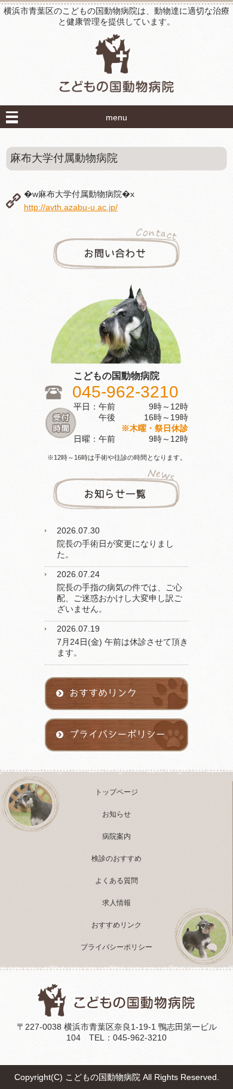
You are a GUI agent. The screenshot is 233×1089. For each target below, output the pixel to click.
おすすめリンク (116, 925)
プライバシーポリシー (116, 947)
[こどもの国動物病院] (116, 102)
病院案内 (116, 836)
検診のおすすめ (116, 858)
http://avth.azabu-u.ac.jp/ (71, 207)
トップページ (116, 792)
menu (116, 117)
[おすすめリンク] (116, 715)
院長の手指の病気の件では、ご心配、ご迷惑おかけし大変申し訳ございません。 (119, 598)
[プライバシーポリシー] (116, 757)
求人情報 (116, 903)
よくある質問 (116, 880)
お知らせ (116, 814)
